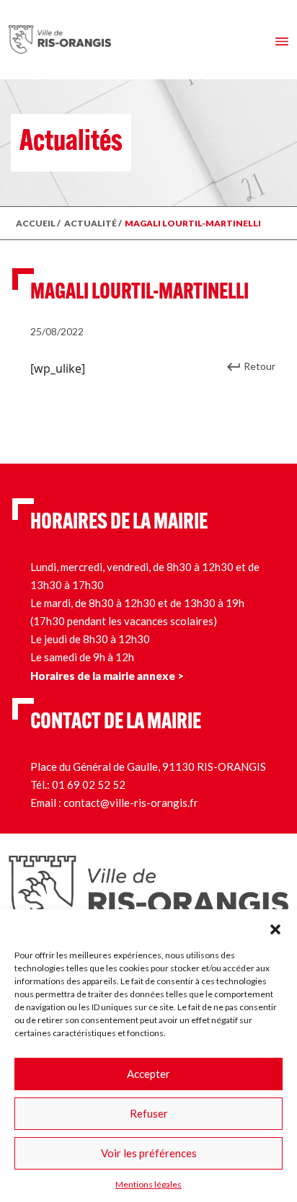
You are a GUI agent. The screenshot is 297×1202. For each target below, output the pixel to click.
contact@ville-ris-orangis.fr (130, 802)
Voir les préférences (149, 1152)
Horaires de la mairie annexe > (107, 675)
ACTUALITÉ (90, 223)
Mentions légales (148, 1184)
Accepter (148, 1073)
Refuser (149, 1113)
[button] (275, 927)
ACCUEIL (36, 223)
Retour (259, 366)
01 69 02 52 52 (88, 784)
